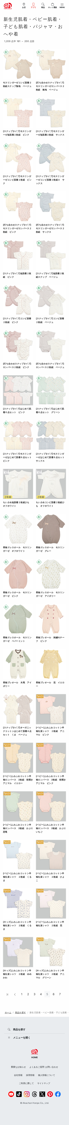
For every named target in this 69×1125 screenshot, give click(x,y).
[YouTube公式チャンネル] (11, 1094)
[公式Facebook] (58, 1094)
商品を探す (20, 1012)
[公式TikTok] (19, 1094)
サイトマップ (43, 1083)
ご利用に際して (26, 1083)
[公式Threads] (34, 1094)
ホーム (8, 1012)
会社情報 (18, 1075)
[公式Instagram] (27, 1094)
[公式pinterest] (50, 1094)
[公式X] (42, 1094)
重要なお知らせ (18, 1067)
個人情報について (46, 1075)
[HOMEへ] (8, 5)
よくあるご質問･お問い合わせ (43, 1067)
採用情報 (30, 1075)
